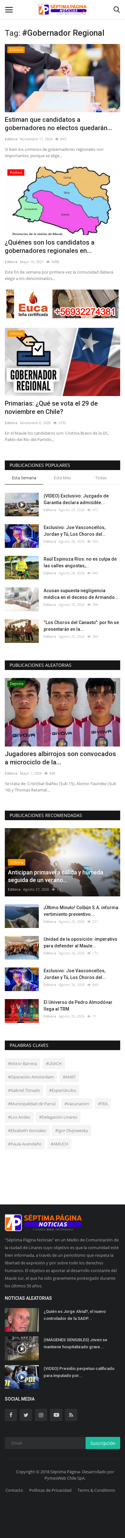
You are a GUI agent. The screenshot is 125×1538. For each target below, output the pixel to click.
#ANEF (69, 1077)
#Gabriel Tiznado (24, 1090)
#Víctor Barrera (22, 1063)
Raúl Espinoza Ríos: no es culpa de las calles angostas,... (80, 562)
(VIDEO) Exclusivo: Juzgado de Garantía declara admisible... (76, 499)
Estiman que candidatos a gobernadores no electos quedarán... (58, 124)
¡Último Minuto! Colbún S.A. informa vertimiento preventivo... (81, 911)
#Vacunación (76, 1104)
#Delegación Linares (58, 1117)
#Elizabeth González (27, 1130)
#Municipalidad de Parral (31, 1104)
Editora (11, 138)
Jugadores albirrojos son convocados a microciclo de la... (60, 758)
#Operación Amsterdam (31, 1077)
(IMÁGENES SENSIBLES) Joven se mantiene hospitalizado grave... (75, 1343)
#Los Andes (19, 1117)
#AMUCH (59, 1144)
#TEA (103, 1104)
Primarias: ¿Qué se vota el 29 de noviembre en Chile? (51, 408)
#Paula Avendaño (25, 1144)
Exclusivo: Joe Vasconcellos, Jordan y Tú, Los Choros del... (75, 531)
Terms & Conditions (96, 1490)
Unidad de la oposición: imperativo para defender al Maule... (80, 942)
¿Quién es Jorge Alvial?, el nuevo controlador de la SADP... (75, 1315)
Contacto (14, 1490)
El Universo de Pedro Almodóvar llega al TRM (78, 1006)
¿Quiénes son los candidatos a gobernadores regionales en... (50, 246)
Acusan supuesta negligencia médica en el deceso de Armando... (81, 594)
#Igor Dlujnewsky (71, 1130)
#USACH (54, 1063)
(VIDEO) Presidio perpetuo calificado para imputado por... (79, 1372)
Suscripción (102, 1443)
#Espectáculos (62, 1090)
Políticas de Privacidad (50, 1490)
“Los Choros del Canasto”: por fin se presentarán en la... (81, 626)
